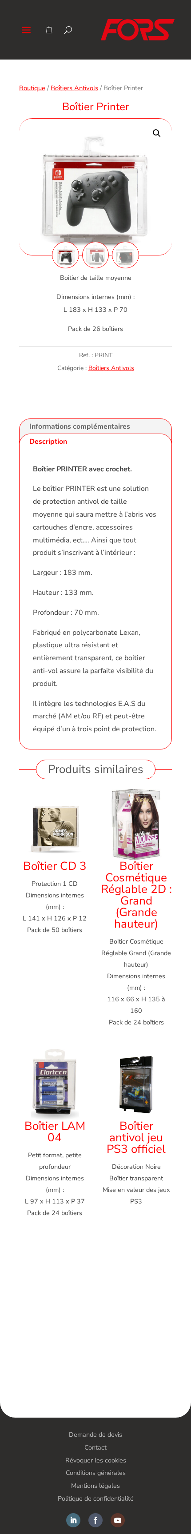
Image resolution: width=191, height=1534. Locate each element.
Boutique (32, 88)
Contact (95, 1447)
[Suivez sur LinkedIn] (73, 1520)
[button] (157, 133)
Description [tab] (48, 441)
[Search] (68, 30)
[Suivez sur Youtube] (118, 1520)
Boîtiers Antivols (74, 88)
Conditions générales (96, 1472)
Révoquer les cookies (95, 1460)
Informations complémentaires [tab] (79, 426)
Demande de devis (95, 1434)
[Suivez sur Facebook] (95, 1520)
